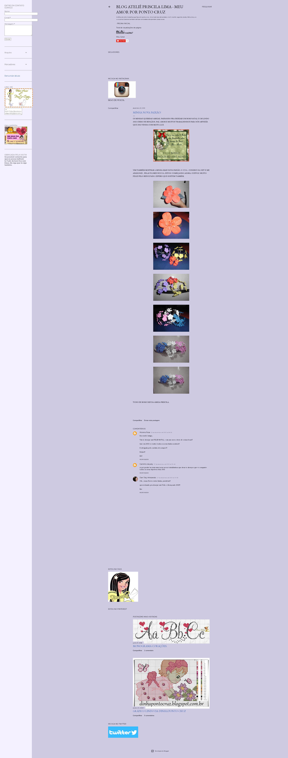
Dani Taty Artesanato (148, 478)
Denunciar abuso (12, 76)
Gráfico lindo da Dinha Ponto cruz (159, 711)
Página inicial (123, 23)
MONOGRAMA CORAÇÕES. (150, 646)
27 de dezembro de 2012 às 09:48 (164, 464)
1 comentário (148, 650)
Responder (144, 459)
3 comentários (149, 715)
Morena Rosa (145, 432)
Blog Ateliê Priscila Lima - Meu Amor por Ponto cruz (149, 9)
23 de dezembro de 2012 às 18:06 (161, 432)
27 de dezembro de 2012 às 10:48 (167, 477)
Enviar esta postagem (152, 420)
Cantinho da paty (146, 464)
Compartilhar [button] (113, 108)
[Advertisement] (171, 547)
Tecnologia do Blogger (162, 751)
